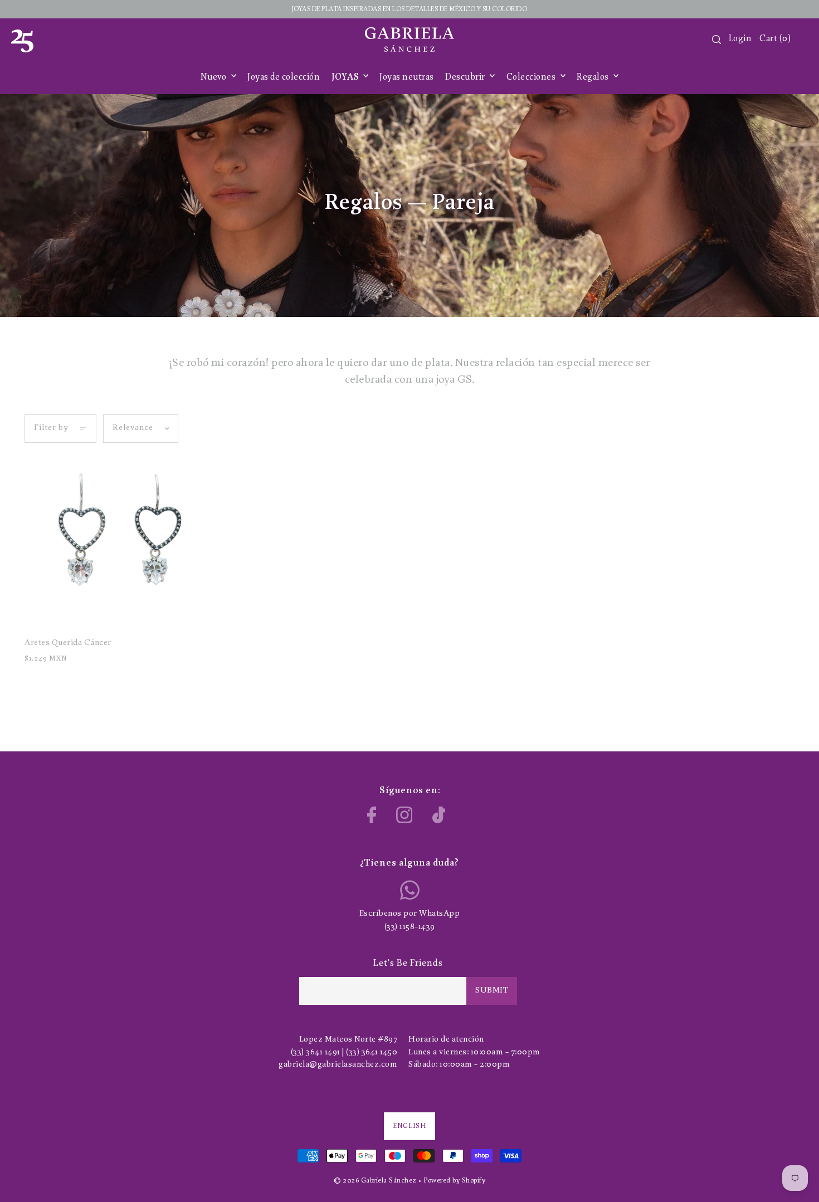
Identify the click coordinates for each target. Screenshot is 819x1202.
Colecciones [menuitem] (532, 77)
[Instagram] (404, 815)
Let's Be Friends (408, 963)
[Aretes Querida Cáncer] (115, 542)
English (409, 1126)
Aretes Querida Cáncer (68, 643)
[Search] (716, 39)
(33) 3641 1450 (371, 1052)
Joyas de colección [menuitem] (283, 77)
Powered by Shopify (454, 1180)
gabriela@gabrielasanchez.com (338, 1065)
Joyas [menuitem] (346, 77)
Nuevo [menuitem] (214, 77)
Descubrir (466, 77)
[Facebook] (372, 815)
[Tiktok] (439, 815)
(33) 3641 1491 (315, 1052)
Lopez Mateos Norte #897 (348, 1039)
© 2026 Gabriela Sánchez (375, 1180)
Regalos (594, 77)
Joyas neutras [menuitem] (406, 77)
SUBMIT (491, 990)
